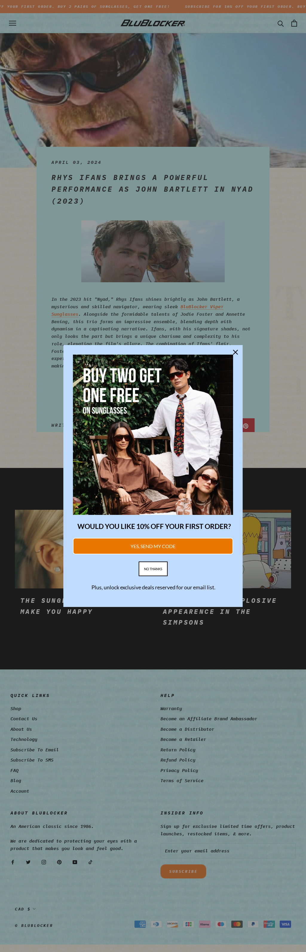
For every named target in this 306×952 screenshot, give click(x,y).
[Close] (235, 352)
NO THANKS (153, 569)
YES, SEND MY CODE (153, 546)
